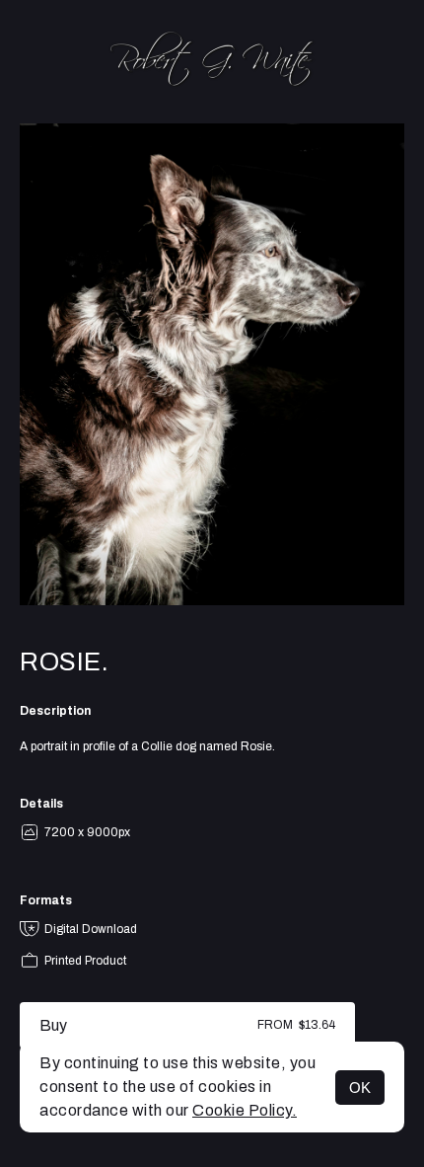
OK (360, 1087)
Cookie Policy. (244, 1110)
